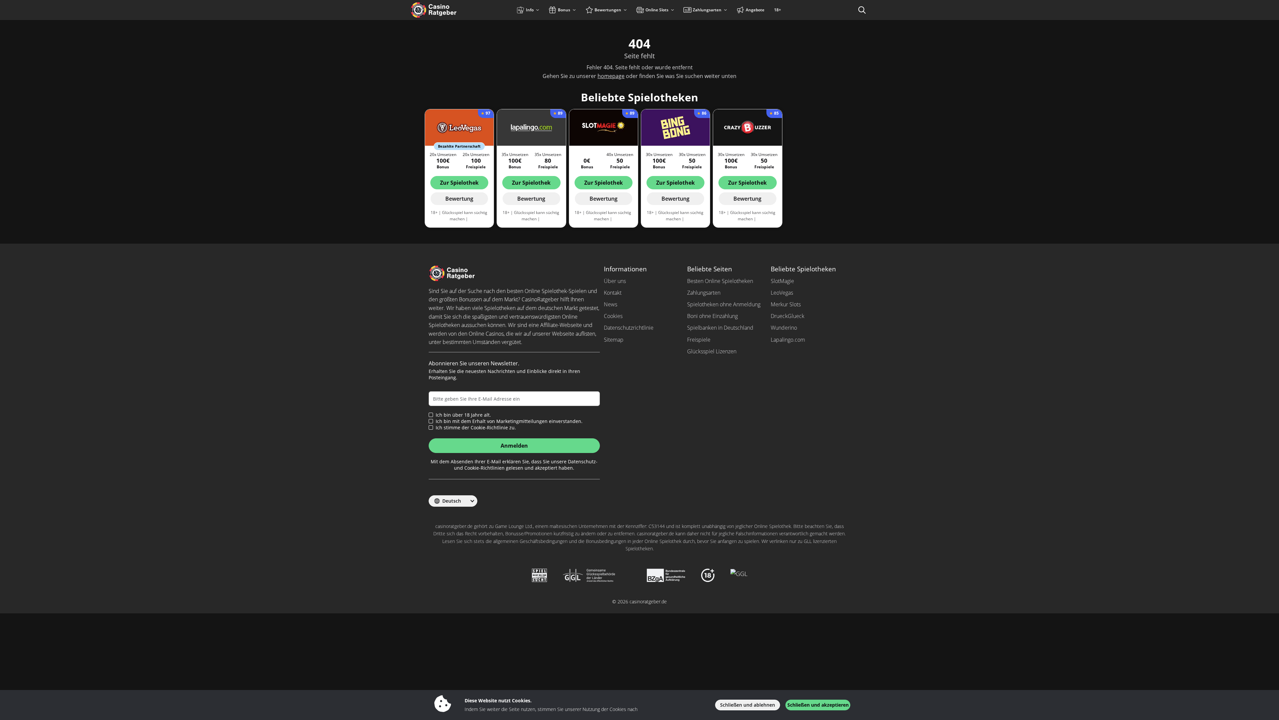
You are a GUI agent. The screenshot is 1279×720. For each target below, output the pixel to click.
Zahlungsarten (703, 292)
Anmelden (514, 445)
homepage (611, 76)
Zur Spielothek (459, 182)
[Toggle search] (862, 10)
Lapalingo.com (788, 339)
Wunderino (784, 327)
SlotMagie (782, 281)
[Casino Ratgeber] (447, 10)
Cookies (613, 316)
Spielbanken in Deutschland (720, 327)
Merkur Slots (786, 304)
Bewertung (459, 198)
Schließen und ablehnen (747, 705)
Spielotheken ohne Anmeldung (723, 304)
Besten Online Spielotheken (720, 281)
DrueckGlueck (787, 316)
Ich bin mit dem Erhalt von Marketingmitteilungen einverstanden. (509, 421)
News (610, 304)
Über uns (615, 281)
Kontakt (613, 292)
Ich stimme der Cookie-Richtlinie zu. (476, 427)
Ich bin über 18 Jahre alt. (463, 415)
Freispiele (698, 339)
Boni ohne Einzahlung (712, 316)
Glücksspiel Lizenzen (711, 351)
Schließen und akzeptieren (818, 705)
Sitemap (614, 339)
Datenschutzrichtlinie (628, 327)
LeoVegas (782, 292)
